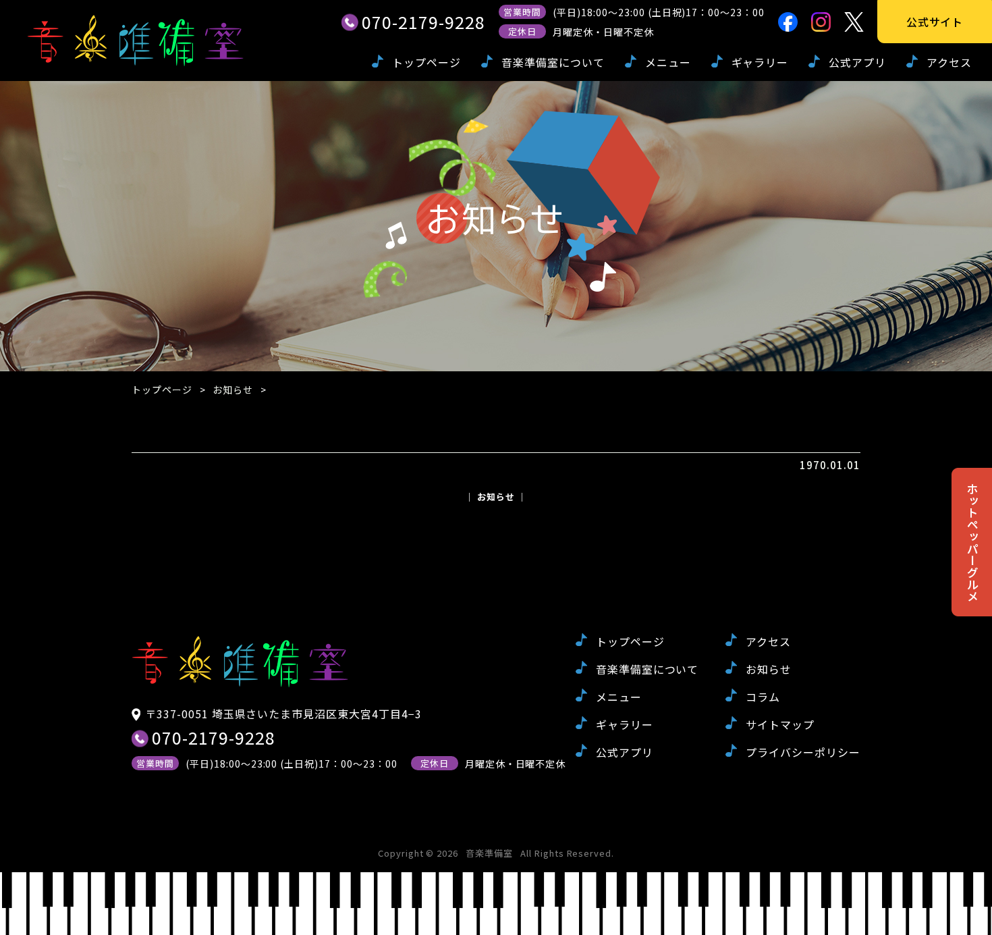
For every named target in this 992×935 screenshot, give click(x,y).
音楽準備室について (553, 62)
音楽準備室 (489, 853)
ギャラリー (760, 62)
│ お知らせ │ (496, 496)
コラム (763, 697)
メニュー (668, 62)
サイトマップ (780, 724)
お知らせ (233, 389)
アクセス (949, 62)
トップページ (426, 62)
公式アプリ (857, 62)
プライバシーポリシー (803, 752)
